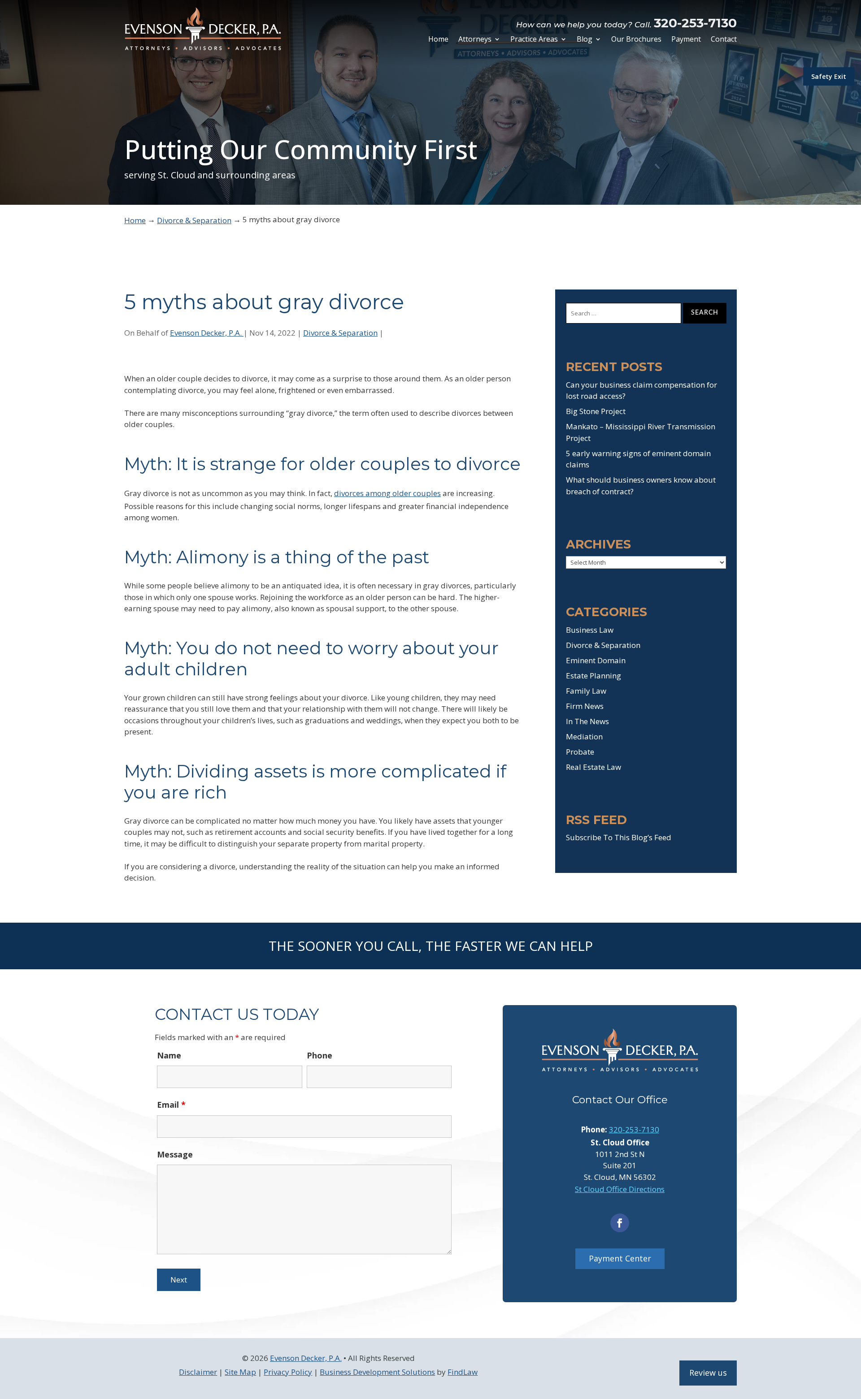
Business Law (589, 630)
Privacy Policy (288, 1372)
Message (175, 1154)
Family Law (586, 691)
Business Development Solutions (377, 1372)
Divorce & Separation (340, 333)
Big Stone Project (596, 411)
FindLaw (463, 1372)
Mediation (584, 736)
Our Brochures (636, 40)
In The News (587, 721)
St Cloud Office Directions (620, 1189)
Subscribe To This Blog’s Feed (618, 837)
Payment (686, 40)
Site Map (240, 1372)
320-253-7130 (695, 22)
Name (169, 1055)
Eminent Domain (596, 660)
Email (171, 1104)
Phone (319, 1055)
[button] (852, 1334)
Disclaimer (198, 1372)
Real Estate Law (593, 767)
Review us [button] (708, 1372)
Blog (584, 40)
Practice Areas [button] (534, 40)
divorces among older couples (387, 493)
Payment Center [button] (620, 1258)
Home (438, 40)
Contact (724, 40)
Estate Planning (593, 675)
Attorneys (474, 40)
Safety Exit (828, 76)
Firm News (585, 706)
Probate (580, 752)
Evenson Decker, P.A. (207, 333)
